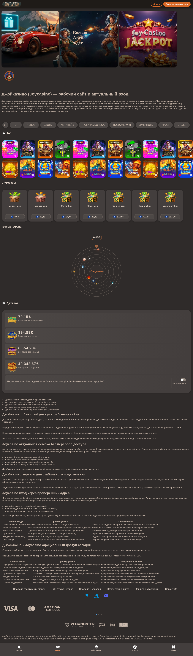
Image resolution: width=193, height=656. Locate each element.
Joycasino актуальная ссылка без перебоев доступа (31, 402)
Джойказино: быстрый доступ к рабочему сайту (28, 399)
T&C (102, 381)
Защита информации (147, 589)
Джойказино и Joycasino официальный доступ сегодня (32, 409)
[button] (96, 125)
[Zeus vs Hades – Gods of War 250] (62, 168)
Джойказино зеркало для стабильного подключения (30, 404)
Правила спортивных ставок (29, 589)
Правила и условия (90, 589)
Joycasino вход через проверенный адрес (26, 407)
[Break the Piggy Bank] (10, 168)
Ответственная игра (118, 589)
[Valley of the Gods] (27, 168)
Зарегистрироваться (177, 4)
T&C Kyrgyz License (62, 589)
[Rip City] (62, 149)
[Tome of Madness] (27, 149)
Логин (156, 4)
